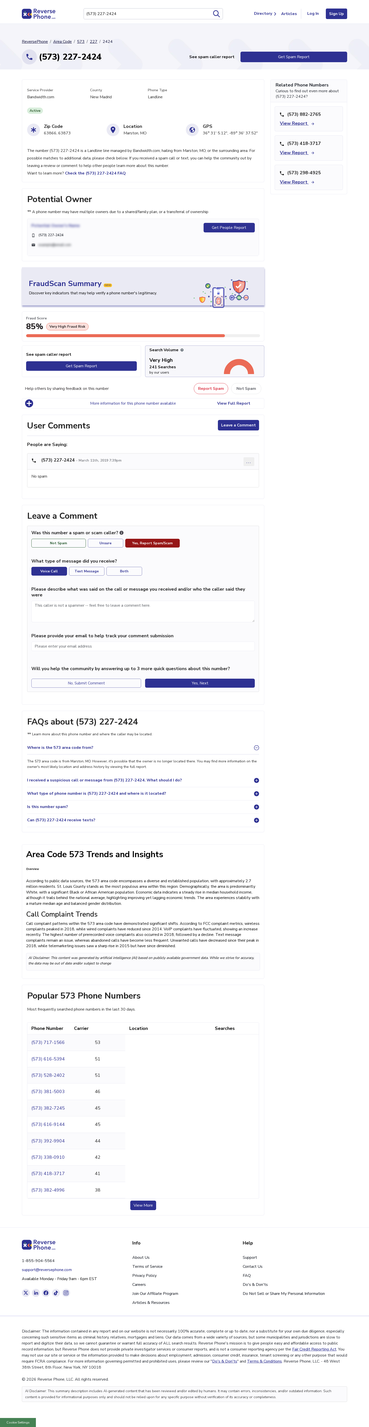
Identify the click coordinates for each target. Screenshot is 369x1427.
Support (250, 1257)
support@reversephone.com (47, 1270)
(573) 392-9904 (48, 1141)
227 (93, 41)
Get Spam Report (294, 57)
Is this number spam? (47, 807)
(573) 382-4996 (48, 1190)
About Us (141, 1257)
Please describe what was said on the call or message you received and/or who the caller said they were (138, 592)
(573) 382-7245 (48, 1108)
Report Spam (211, 388)
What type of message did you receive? (74, 561)
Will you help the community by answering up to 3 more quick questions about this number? (130, 668)
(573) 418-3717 (48, 1174)
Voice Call (49, 571)
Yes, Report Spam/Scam (152, 543)
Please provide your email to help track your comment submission (102, 636)
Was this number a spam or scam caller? (75, 533)
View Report (294, 123)
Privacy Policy (144, 1275)
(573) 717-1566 (48, 1042)
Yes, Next (200, 683)
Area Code (62, 41)
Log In (313, 13)
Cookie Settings (18, 1422)
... (249, 461)
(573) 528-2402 (48, 1075)
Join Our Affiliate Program (155, 1293)
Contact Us (253, 1266)
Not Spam (246, 388)
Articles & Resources (151, 1302)
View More (143, 1205)
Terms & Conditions (264, 1361)
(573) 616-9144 (48, 1124)
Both (124, 571)
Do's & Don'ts (255, 1284)
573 (81, 41)
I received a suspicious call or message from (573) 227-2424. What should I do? (104, 780)
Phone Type (157, 90)
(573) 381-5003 (48, 1092)
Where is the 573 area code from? (60, 747)
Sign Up (336, 14)
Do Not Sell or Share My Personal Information (284, 1293)
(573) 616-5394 (48, 1059)
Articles (289, 14)
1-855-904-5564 (38, 1261)
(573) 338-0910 (48, 1157)
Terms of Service (147, 1266)
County (96, 90)
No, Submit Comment (86, 683)
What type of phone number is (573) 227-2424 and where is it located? (96, 793)
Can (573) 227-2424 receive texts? (61, 820)
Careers (139, 1284)
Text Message (87, 571)
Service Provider (40, 90)
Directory (263, 13)
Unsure (105, 543)
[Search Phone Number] (216, 13)
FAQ (247, 1275)
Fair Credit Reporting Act (314, 1349)
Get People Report (229, 227)
